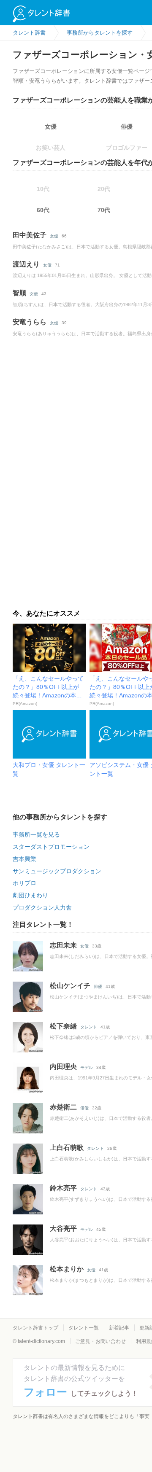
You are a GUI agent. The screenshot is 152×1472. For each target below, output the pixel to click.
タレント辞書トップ (35, 1328)
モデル (86, 1067)
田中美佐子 (29, 235)
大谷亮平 (63, 1228)
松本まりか (67, 1269)
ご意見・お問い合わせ (100, 1341)
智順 (19, 292)
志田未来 (63, 945)
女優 (51, 126)
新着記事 (119, 1328)
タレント (88, 1027)
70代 (104, 210)
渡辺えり (26, 264)
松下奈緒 (63, 1026)
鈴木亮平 (63, 1188)
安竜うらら (29, 322)
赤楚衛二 (63, 1107)
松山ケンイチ (70, 985)
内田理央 (63, 1066)
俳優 (98, 986)
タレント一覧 (83, 1328)
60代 (43, 210)
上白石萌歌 (67, 1147)
